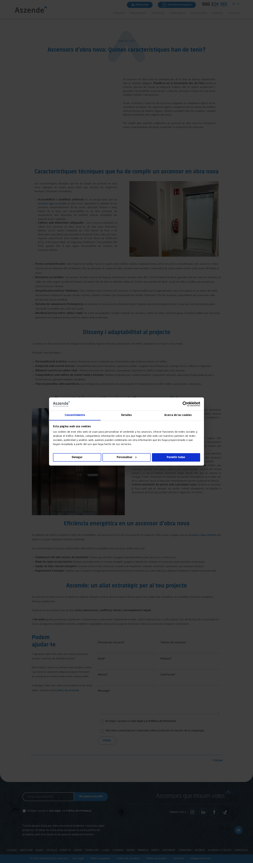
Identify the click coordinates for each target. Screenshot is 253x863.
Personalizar (124, 457)
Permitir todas (176, 457)
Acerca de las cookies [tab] (178, 415)
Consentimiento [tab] (75, 415)
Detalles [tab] (126, 415)
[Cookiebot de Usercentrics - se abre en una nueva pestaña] (185, 403)
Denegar (77, 457)
